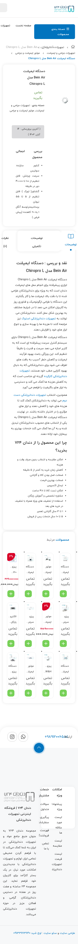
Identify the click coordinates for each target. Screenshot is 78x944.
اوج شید (35, 933)
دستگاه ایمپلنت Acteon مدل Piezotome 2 (65, 669)
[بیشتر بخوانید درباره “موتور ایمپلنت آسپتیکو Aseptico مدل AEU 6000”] (28, 693)
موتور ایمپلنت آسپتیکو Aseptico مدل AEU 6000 (30, 669)
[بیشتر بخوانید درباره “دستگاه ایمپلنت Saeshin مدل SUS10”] (28, 593)
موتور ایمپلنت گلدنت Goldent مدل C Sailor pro (47, 570)
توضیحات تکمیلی (37, 242)
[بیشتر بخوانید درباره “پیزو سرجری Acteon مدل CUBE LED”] (28, 643)
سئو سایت (50, 933)
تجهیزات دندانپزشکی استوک (39, 319)
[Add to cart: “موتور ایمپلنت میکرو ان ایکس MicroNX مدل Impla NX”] (45, 643)
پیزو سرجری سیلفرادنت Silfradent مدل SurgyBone (65, 620)
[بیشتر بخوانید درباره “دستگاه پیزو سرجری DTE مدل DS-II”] (10, 693)
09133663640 (21, 933)
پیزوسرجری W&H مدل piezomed (47, 669)
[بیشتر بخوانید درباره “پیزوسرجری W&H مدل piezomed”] (45, 693)
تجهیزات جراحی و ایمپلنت (61, 53)
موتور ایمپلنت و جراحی (27, 53)
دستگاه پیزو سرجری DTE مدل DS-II (12, 669)
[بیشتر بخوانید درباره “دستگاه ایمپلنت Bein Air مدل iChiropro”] (63, 593)
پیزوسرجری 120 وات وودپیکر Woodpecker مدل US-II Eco (12, 570)
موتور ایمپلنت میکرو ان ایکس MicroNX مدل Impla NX (47, 620)
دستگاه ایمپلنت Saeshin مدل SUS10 (30, 570)
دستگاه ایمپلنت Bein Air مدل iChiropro (65, 570)
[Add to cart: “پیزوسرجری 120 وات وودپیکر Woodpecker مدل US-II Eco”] (10, 593)
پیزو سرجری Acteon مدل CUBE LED (30, 620)
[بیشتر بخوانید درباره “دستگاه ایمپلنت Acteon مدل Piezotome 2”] (63, 693)
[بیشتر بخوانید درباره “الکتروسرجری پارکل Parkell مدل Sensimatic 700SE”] (10, 643)
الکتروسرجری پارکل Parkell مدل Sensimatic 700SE (12, 620)
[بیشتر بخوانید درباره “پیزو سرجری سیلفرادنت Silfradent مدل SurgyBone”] (63, 643)
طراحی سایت (67, 933)
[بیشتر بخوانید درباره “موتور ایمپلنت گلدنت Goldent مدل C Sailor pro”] (45, 593)
